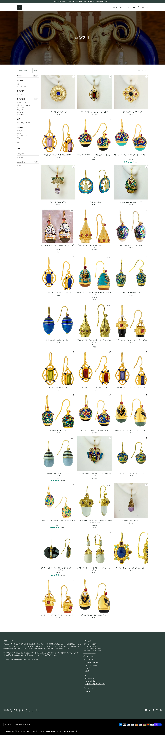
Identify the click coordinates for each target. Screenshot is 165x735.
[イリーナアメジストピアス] (58, 182)
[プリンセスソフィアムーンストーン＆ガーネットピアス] (94, 225)
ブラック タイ (24, 135)
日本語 (7, 724)
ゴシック (22, 107)
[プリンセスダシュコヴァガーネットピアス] (94, 92)
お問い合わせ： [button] (88, 641)
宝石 (20, 84)
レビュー (42, 731)
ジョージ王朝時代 (24, 105)
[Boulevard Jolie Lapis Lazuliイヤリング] (58, 320)
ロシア (21, 110)
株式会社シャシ (90, 678)
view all (35, 75)
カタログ (32, 731)
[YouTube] (161, 710)
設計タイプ (21, 81)
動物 (20, 131)
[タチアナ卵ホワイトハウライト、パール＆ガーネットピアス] (94, 548)
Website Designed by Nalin (56, 731)
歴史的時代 (21, 91)
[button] (128, 162)
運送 (16, 731)
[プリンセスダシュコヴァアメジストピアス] (58, 135)
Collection (21, 162)
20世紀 (21, 115)
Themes (20, 127)
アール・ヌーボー (24, 103)
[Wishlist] (143, 7)
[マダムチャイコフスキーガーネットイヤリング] (94, 410)
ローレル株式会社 (91, 681)
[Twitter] (150, 710)
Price (18, 142)
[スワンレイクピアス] (94, 182)
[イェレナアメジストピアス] (131, 500)
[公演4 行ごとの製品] (146, 70)
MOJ (6, 731)
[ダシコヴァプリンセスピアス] (58, 367)
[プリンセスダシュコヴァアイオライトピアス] (131, 367)
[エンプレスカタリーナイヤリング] (131, 92)
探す (37, 731)
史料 (18, 119)
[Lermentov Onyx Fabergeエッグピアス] (131, 182)
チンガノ (88, 668)
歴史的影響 (21, 99)
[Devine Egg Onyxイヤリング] (131, 272)
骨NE (87, 671)
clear (36, 99)
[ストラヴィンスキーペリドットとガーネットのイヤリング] (94, 453)
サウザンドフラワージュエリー (95, 684)
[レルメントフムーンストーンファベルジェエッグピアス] (58, 500)
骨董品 (87, 691)
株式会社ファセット (91, 663)
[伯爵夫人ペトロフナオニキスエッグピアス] (94, 595)
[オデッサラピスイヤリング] (58, 92)
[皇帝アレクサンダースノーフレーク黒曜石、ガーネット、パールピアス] (58, 548)
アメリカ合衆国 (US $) (21, 724)
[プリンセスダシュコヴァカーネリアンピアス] (94, 367)
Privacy (26, 731)
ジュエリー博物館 (91, 665)
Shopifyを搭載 (72, 731)
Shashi (21, 157)
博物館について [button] (8, 641)
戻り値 (20, 731)
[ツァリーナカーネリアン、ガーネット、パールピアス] (58, 595)
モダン (21, 95)
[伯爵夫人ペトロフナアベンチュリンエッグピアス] (131, 410)
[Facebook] (146, 710)
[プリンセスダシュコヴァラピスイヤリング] (58, 272)
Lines (19, 148)
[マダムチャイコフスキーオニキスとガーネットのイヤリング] (94, 135)
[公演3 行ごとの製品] (142, 70)
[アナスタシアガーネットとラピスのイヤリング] (131, 548)
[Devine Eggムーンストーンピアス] (131, 225)
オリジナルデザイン (25, 123)
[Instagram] (157, 710)
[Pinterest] (153, 710)
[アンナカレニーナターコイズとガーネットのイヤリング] (131, 135)
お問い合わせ (94, 646)
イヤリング (22, 87)
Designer (20, 154)
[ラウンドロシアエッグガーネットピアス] (131, 453)
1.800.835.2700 (92, 644)
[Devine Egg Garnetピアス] (58, 410)
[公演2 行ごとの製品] (139, 70)
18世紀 (21, 112)
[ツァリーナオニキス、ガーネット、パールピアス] (131, 320)
